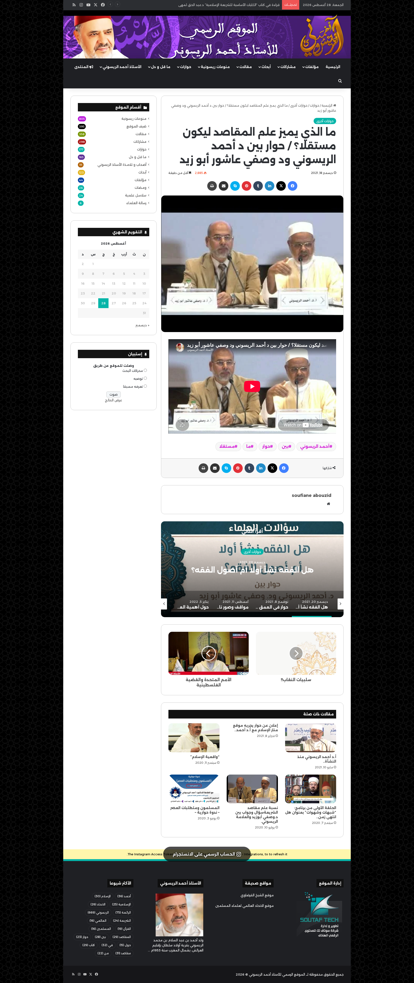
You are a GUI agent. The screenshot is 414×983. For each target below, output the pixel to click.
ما (248, 446)
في (107, 945)
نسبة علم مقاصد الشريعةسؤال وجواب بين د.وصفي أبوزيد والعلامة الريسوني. (256, 815)
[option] (252, 569)
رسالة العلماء (136, 203)
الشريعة (122, 920)
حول (125, 945)
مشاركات (288, 67)
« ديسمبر (142, 325)
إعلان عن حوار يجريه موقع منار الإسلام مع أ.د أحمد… (255, 727)
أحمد (124, 896)
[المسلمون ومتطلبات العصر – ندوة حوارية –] (193, 789)
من (103, 953)
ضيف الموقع (136, 126)
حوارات (185, 67)
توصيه (138, 378)
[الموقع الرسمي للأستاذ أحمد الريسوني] (322, 36)
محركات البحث (132, 371)
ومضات (140, 188)
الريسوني (98, 912)
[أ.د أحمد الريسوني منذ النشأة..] (310, 737)
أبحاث (266, 67)
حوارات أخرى (298, 105)
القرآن (124, 929)
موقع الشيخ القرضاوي (257, 895)
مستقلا (227, 446)
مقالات (245, 67)
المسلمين (101, 929)
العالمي (98, 920)
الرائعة (123, 912)
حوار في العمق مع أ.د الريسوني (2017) (252, 569)
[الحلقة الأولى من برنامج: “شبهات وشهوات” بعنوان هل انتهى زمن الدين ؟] (310, 789)
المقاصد (122, 937)
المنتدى (81, 67)
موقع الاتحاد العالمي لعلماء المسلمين (244, 906)
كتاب (88, 945)
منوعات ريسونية (215, 67)
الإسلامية (121, 904)
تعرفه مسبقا (133, 386)
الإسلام (103, 896)
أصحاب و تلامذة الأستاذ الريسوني (122, 165)
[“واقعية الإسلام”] (193, 737)
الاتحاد (98, 904)
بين (285, 446)
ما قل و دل (160, 67)
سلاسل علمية (135, 195)
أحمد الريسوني (314, 446)
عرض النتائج (113, 400)
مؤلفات (312, 67)
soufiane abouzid (311, 495)
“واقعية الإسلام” (204, 757)
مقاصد (123, 953)
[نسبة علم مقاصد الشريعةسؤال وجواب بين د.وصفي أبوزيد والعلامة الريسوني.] (252, 789)
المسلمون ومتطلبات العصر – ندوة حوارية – (194, 810)
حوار (266, 446)
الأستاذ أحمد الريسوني (122, 67)
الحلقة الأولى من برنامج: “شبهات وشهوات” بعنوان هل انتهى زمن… (310, 812)
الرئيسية (333, 67)
